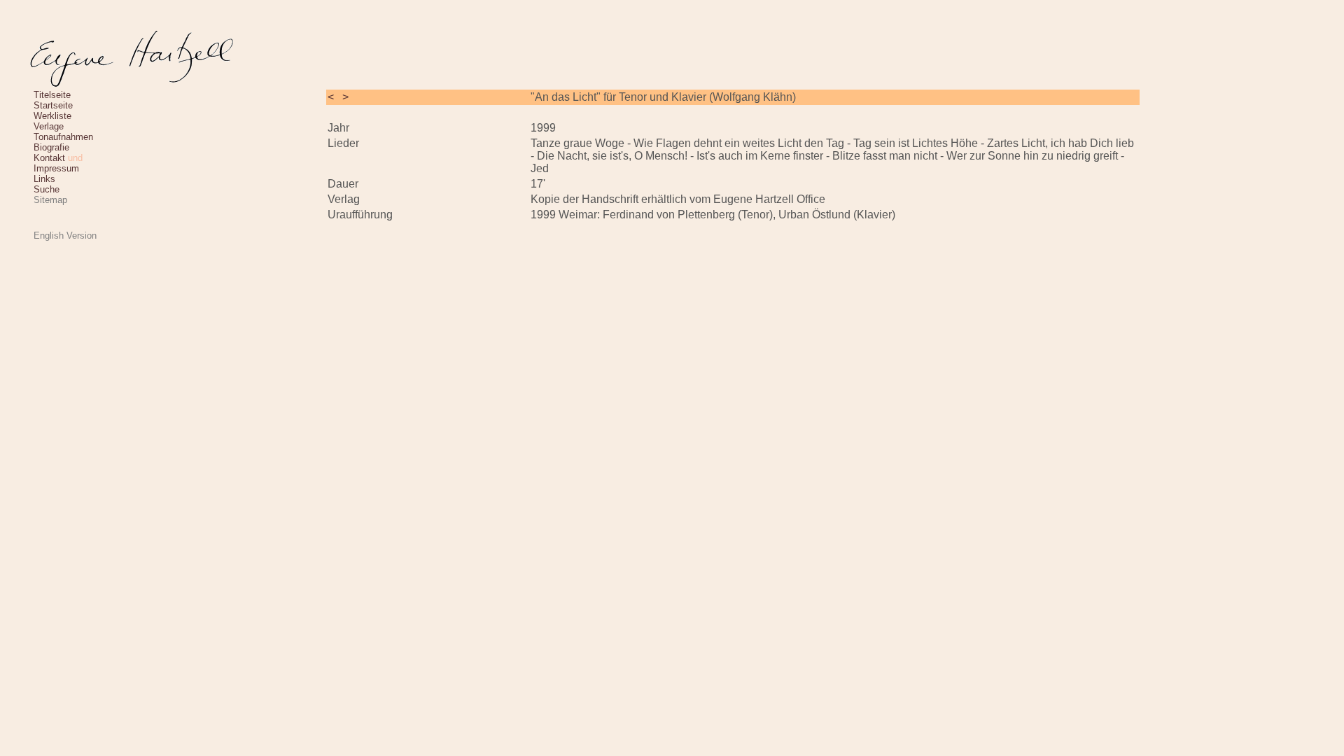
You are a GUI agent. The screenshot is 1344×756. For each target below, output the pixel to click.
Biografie (51, 147)
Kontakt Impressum (58, 163)
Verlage (49, 126)
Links (44, 179)
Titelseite (52, 95)
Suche (46, 189)
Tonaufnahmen (63, 137)
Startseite (53, 105)
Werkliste (52, 116)
